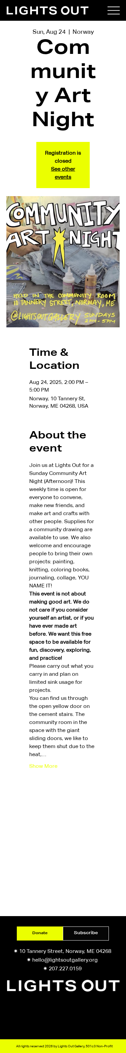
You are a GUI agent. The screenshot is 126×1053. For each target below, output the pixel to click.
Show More (43, 766)
